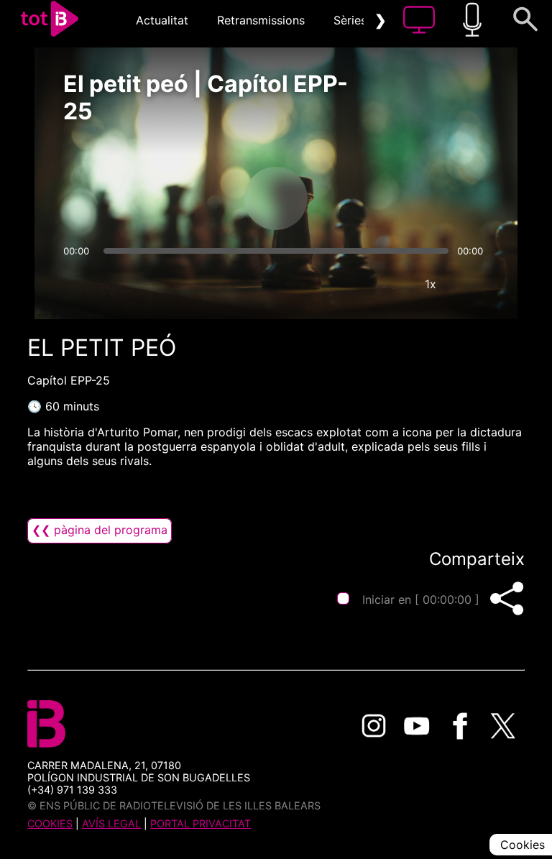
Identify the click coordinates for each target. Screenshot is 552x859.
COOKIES (50, 823)
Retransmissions (261, 20)
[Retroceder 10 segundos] (200, 198)
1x (430, 284)
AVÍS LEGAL (111, 823)
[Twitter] (503, 726)
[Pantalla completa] (474, 284)
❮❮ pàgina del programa (99, 530)
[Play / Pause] (276, 198)
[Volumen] (78, 284)
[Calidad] (387, 284)
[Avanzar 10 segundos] (351, 198)
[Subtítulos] (344, 284)
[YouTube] (416, 726)
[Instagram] (373, 726)
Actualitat (162, 20)
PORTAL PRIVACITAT (200, 823)
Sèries (350, 20)
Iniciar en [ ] (420, 599)
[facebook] (460, 726)
